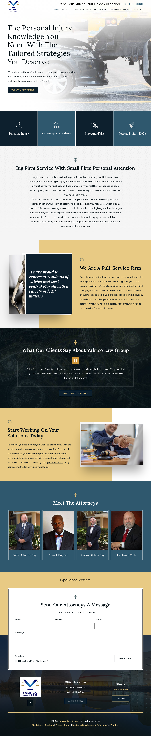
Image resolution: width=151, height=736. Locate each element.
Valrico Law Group (69, 721)
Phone (99, 619)
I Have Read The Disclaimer (33, 661)
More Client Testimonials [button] (75, 393)
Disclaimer (20, 656)
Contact (138, 10)
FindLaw (114, 725)
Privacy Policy (63, 725)
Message (19, 632)
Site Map (49, 725)
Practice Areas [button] (81, 10)
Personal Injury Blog (121, 10)
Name (18, 619)
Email (58, 619)
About (65, 10)
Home (56, 10)
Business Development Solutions (89, 725)
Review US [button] (121, 698)
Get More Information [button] (22, 90)
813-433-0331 (132, 4)
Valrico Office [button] (75, 701)
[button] (148, 719)
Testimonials (100, 10)
